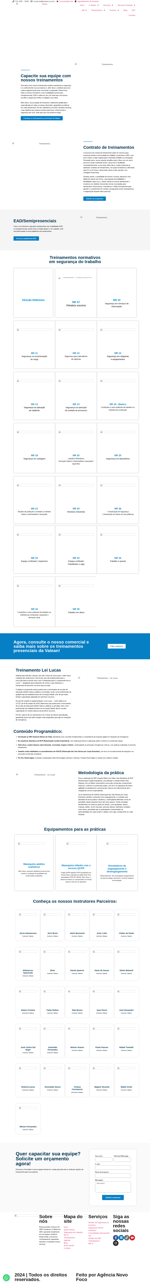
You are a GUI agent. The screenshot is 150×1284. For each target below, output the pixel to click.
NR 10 (116, 299)
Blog (125, 10)
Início (82, 5)
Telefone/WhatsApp (121, 1156)
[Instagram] (115, 1243)
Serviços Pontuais (125, 5)
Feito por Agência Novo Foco (102, 1277)
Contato (132, 15)
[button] (6, 1277)
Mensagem (99, 1180)
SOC (133, 10)
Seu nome (98, 1156)
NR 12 (84, 10)
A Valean (92, 5)
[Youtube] (132, 1237)
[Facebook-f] (115, 1237)
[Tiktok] (126, 1237)
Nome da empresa (101, 1172)
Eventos (113, 10)
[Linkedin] (121, 1237)
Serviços (106, 5)
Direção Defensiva (33, 299)
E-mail (97, 1164)
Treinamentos (96, 10)
